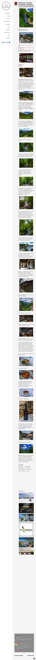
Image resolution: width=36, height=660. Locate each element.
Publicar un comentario (19, 651)
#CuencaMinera (27, 466)
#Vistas (28, 470)
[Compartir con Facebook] (21, 464)
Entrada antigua (30, 655)
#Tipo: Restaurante (22, 470)
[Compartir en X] (20, 464)
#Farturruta (28, 468)
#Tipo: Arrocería (28, 469)
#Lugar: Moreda (21, 469)
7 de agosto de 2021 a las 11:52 (20, 649)
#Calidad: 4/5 (21, 466)
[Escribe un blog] (19, 464)
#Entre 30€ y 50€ (22, 468)
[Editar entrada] (20, 463)
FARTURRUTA (8, 24)
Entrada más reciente (19, 655)
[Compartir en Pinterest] (22, 464)
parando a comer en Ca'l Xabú (27, 81)
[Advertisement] (24, 480)
